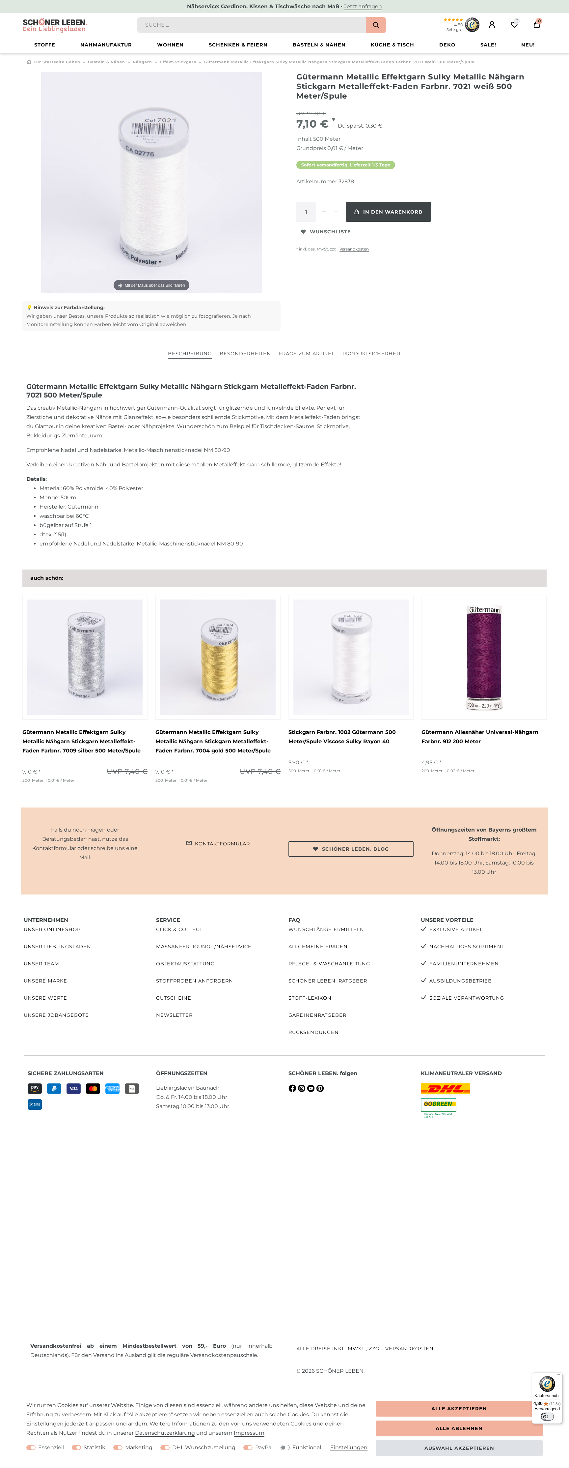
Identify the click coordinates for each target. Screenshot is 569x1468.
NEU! (528, 45)
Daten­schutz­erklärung (165, 1433)
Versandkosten (354, 249)
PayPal (264, 1447)
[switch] (547, 1417)
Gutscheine (173, 998)
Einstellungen (348, 1447)
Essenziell (51, 1447)
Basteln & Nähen (319, 45)
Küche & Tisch (392, 45)
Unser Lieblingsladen (57, 947)
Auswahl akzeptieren (459, 1448)
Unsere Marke (45, 981)
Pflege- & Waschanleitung (329, 964)
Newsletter (174, 1015)
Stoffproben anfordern (194, 981)
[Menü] (558, 1376)
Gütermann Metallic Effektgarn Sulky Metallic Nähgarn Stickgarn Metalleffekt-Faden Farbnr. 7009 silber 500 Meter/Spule (81, 741)
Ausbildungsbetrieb (460, 981)
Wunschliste (330, 232)
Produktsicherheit (371, 354)
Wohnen (170, 45)
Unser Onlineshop (52, 929)
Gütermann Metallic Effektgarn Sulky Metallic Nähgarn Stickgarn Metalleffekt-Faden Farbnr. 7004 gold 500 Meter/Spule (213, 741)
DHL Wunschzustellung (203, 1447)
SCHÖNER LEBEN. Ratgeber (327, 981)
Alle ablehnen (459, 1428)
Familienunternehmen (464, 964)
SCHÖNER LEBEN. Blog (355, 849)
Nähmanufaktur (106, 45)
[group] (351, 657)
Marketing (138, 1447)
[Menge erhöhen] (324, 212)
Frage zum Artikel (307, 354)
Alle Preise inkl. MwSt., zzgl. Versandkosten (365, 1349)
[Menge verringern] (336, 212)
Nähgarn (142, 62)
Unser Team (41, 964)
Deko (447, 45)
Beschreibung (190, 354)
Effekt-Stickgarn (178, 62)
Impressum (249, 1433)
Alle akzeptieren (459, 1409)
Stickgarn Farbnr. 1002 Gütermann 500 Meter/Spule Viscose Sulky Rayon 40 (342, 737)
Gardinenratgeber (317, 1015)
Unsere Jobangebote (56, 1015)
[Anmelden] (492, 24)
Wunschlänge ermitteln (326, 929)
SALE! (488, 45)
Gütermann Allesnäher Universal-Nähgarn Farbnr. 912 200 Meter (479, 737)
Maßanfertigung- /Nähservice (204, 947)
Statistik (94, 1447)
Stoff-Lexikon (310, 998)
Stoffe (44, 45)
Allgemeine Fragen (318, 947)
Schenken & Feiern (238, 45)
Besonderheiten (245, 354)
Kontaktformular (222, 844)
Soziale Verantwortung (466, 998)
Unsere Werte (45, 998)
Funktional (306, 1447)
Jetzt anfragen (363, 6)
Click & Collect (179, 929)
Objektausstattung (185, 964)
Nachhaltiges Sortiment (466, 947)
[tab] (190, 354)
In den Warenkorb (392, 212)
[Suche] (376, 25)
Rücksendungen (313, 1032)
